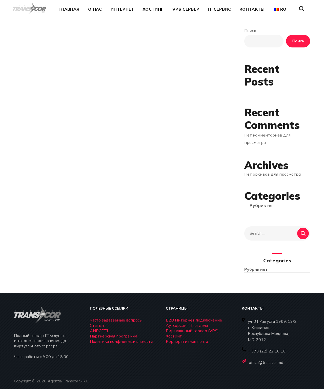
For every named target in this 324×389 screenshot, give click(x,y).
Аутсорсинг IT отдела (187, 325)
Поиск (250, 30)
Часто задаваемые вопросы (116, 320)
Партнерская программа (113, 336)
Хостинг (173, 336)
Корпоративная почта (187, 341)
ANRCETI (99, 331)
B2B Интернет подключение (194, 320)
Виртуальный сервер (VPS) (192, 331)
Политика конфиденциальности (121, 341)
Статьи (97, 325)
